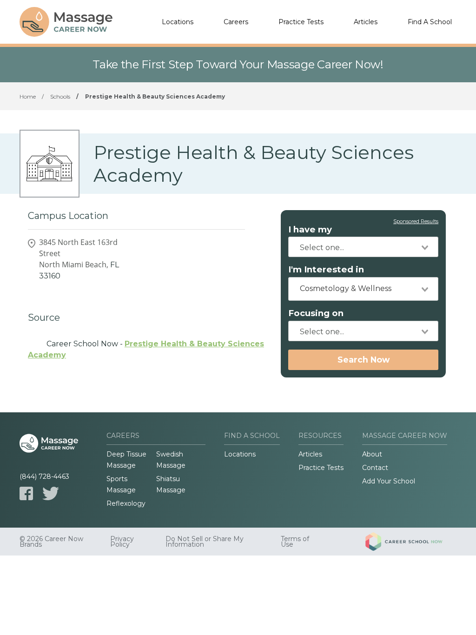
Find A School (430, 22)
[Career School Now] (410, 541)
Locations (177, 22)
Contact (375, 467)
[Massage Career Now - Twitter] (50, 493)
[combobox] (363, 247)
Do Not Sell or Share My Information (204, 541)
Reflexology (125, 503)
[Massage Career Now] (66, 22)
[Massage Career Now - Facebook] (26, 493)
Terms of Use (295, 541)
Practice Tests (301, 22)
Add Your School (388, 481)
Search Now (363, 359)
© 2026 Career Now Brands (51, 541)
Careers (236, 22)
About (372, 454)
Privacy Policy (122, 541)
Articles (365, 22)
